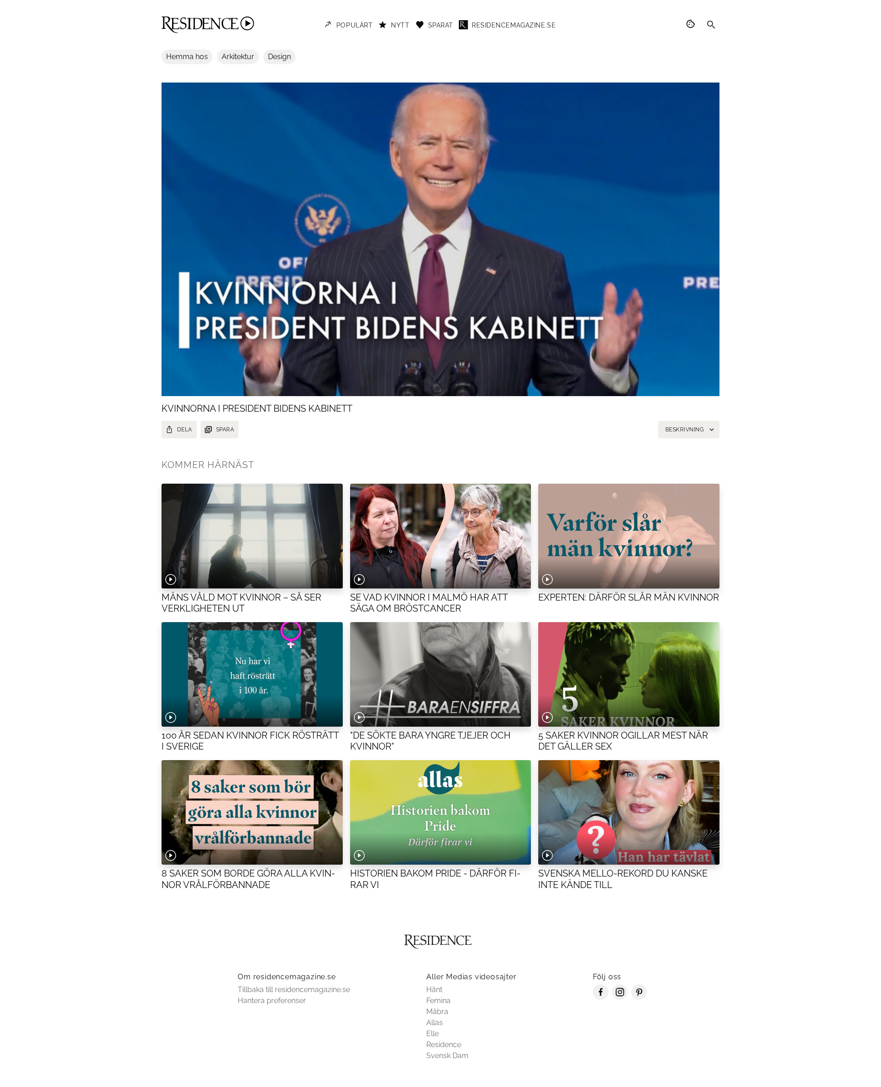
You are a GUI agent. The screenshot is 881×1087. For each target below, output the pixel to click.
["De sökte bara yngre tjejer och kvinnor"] (440, 674)
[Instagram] (620, 997)
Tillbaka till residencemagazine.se (294, 989)
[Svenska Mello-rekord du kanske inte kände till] (628, 812)
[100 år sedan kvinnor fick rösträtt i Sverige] (252, 674)
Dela (184, 429)
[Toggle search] (711, 25)
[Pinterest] (639, 997)
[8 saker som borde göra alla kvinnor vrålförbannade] (252, 812)
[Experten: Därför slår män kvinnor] (628, 536)
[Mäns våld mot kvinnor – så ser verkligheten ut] (252, 536)
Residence (443, 1044)
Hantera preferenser (272, 1000)
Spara (225, 429)
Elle (432, 1033)
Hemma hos (187, 56)
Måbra (437, 1011)
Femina (438, 1000)
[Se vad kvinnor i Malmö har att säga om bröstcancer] (440, 536)
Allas (434, 1022)
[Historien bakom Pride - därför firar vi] (440, 812)
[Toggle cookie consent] (692, 25)
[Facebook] (600, 997)
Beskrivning (684, 429)
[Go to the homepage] (208, 25)
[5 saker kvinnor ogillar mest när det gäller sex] (628, 674)
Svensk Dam (447, 1055)
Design (279, 56)
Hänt (434, 989)
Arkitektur (238, 56)
